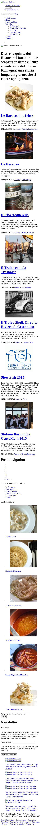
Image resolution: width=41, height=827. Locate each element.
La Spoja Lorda (10, 536)
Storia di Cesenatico (26, 824)
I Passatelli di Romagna (13, 571)
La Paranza (10, 164)
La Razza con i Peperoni (13, 606)
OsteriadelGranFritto (12, 6)
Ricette (7, 36)
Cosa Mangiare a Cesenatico (29, 822)
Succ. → (8, 479)
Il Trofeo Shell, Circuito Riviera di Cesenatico (19, 324)
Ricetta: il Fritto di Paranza (14, 709)
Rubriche (8, 24)
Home (7, 20)
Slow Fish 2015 (12, 377)
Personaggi (14, 30)
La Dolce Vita (15, 34)
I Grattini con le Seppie (12, 640)
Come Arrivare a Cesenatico (25, 820)
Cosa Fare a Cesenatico (9, 822)
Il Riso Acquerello (15, 215)
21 (6, 473)
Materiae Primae (16, 32)
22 (6, 475)
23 (6, 477)
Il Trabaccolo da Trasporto (13, 270)
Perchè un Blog (11, 22)
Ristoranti (8, 38)
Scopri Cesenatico (7, 820)
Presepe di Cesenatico (10, 824)
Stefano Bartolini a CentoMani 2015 (15, 436)
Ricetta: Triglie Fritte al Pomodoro (16, 675)
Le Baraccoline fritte (17, 115)
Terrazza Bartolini (11, 10)
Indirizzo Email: (7, 742)
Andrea (17, 129)
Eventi (25, 399)
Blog (16, 14)
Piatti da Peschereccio (18, 28)
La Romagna (14, 26)
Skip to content (10, 18)
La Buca (8, 8)
